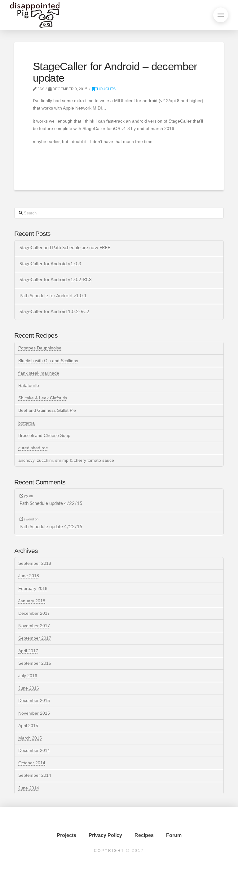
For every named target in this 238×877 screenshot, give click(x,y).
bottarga (26, 423)
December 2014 (34, 750)
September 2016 (34, 663)
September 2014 (34, 775)
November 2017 (34, 625)
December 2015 (34, 700)
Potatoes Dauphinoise (39, 347)
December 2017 (34, 613)
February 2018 (32, 588)
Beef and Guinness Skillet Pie (47, 410)
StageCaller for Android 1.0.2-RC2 (54, 311)
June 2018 (28, 575)
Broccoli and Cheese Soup (44, 435)
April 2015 (28, 725)
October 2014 (31, 762)
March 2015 (30, 737)
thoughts (105, 89)
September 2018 (34, 563)
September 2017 (34, 638)
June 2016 (28, 688)
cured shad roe (33, 447)
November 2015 (34, 713)
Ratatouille (28, 385)
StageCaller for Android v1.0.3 (50, 264)
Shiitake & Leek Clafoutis (42, 397)
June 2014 (28, 787)
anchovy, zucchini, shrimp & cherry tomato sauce (66, 460)
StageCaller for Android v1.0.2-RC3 (56, 279)
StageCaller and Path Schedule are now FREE (65, 247)
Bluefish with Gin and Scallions (48, 360)
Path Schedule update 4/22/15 (51, 503)
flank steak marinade (38, 373)
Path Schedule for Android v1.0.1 (53, 296)
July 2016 (27, 675)
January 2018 (31, 600)
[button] (220, 14)
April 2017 (28, 650)
